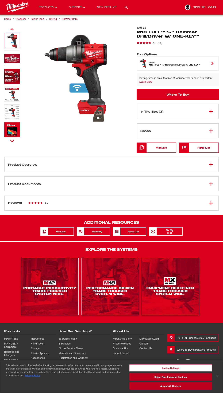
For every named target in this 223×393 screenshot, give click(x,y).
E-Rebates (65, 343)
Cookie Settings (170, 368)
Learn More (145, 81)
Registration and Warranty (73, 357)
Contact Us (145, 348)
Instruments (37, 338)
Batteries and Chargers (11, 353)
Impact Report (121, 353)
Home (7, 18)
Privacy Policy (32, 375)
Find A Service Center (71, 348)
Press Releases (122, 343)
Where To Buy (178, 94)
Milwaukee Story (122, 338)
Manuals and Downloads (73, 353)
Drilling (53, 18)
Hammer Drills (70, 18)
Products (21, 18)
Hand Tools (37, 343)
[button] (12, 40)
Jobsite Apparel (39, 353)
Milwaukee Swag (149, 338)
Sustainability (120, 348)
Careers (144, 343)
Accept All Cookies (170, 385)
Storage (35, 348)
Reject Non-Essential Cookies (170, 377)
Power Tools (37, 18)
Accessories (38, 357)
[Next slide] (12, 141)
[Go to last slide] (12, 29)
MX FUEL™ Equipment (11, 345)
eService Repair (68, 338)
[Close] (217, 376)
